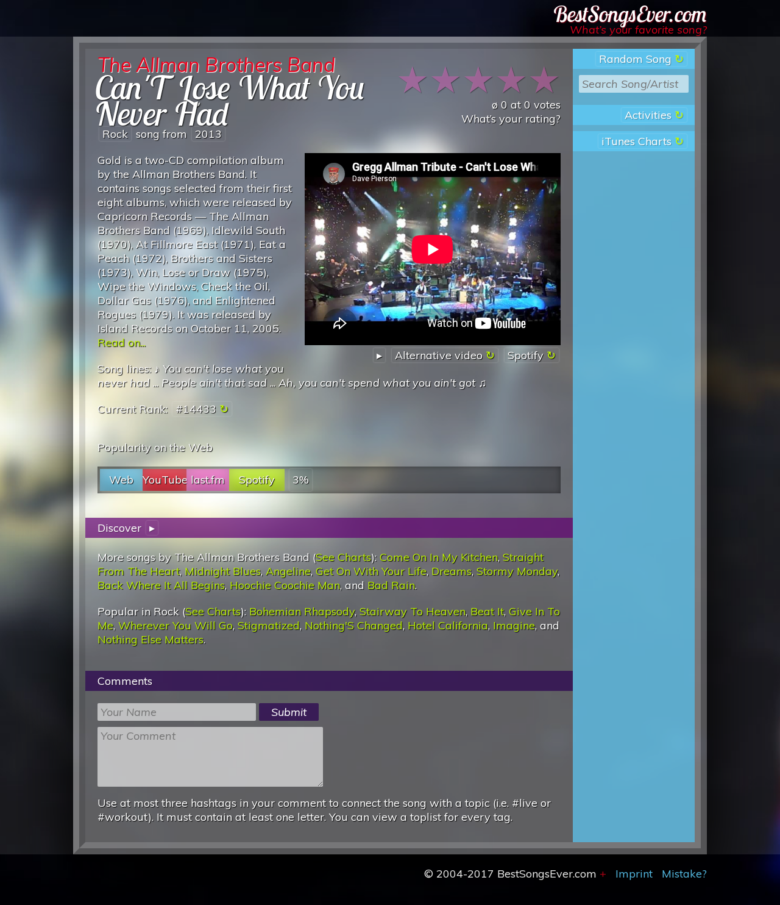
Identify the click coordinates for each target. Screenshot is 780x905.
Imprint (634, 874)
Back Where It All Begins (161, 585)
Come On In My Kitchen (439, 557)
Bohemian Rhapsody (302, 611)
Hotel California (448, 625)
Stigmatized (269, 625)
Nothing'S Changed (354, 625)
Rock (115, 134)
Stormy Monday (517, 571)
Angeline (288, 571)
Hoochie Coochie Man (285, 585)
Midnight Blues (223, 571)
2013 (208, 134)
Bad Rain (391, 585)
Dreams (451, 571)
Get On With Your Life (371, 571)
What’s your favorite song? (638, 30)
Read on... (122, 342)
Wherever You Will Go (175, 625)
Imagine (514, 625)
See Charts (343, 557)
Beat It (487, 611)
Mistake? (684, 874)
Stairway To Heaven (413, 611)
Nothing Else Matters (151, 639)
